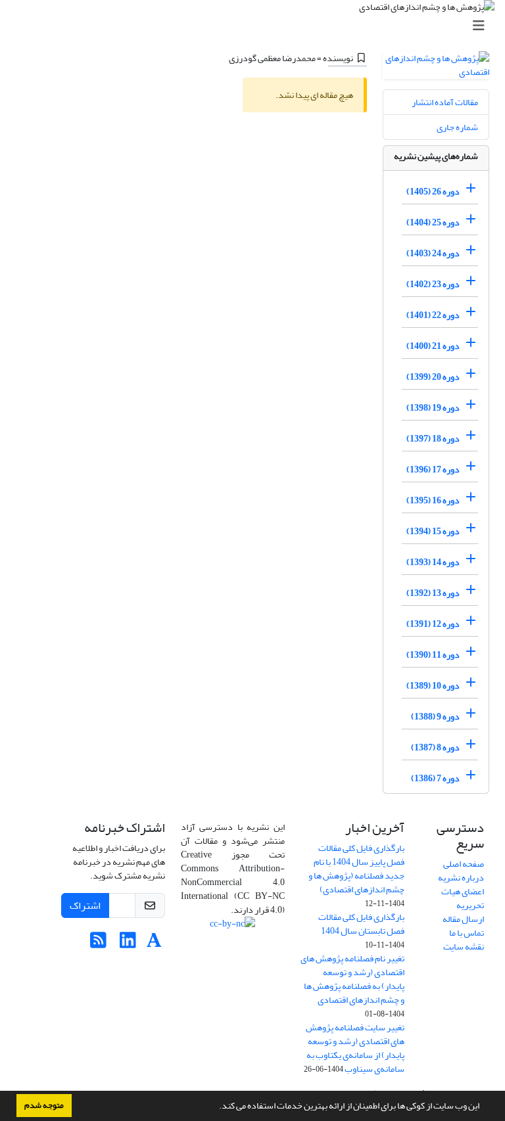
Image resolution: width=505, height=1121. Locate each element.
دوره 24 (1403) (433, 253)
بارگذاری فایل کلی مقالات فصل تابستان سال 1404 (361, 924)
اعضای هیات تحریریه (462, 898)
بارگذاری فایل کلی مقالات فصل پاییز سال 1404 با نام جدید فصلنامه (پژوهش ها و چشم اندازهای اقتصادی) (356, 868)
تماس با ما (466, 933)
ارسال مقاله (463, 919)
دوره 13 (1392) (433, 593)
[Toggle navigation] (256, 25)
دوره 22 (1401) (433, 315)
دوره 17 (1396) (433, 469)
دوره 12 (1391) (433, 624)
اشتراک (85, 905)
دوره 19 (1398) (433, 408)
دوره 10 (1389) (433, 686)
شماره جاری (457, 127)
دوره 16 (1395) (433, 500)
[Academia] (154, 944)
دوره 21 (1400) (433, 346)
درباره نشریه (461, 877)
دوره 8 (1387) (435, 747)
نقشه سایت (463, 946)
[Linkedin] (128, 944)
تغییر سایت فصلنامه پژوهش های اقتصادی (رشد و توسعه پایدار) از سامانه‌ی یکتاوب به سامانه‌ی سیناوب (355, 1048)
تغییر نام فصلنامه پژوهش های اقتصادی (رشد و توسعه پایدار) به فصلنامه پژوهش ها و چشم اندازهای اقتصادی (352, 979)
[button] (216, 1107)
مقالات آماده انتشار (445, 102)
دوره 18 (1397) (433, 438)
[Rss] (98, 944)
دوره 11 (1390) (433, 655)
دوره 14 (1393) (433, 562)
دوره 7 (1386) (435, 778)
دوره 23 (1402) (433, 284)
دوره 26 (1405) (433, 191)
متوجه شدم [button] (44, 1105)
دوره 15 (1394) (433, 531)
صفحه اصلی (463, 864)
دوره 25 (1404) (433, 222)
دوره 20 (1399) (433, 377)
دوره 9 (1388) (435, 716)
